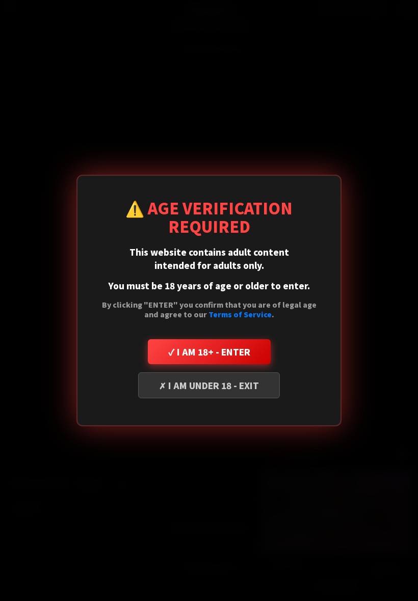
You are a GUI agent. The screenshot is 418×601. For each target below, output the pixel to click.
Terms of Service (240, 314)
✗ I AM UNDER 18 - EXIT (209, 385)
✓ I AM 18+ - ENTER (209, 351)
